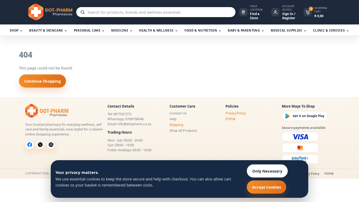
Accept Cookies (266, 187)
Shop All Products (183, 130)
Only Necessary (267, 171)
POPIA (230, 119)
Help (173, 119)
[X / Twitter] (40, 144)
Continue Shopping (42, 81)
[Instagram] (51, 144)
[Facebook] (29, 144)
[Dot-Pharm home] (49, 12)
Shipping (176, 125)
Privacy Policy (235, 113)
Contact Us (178, 113)
